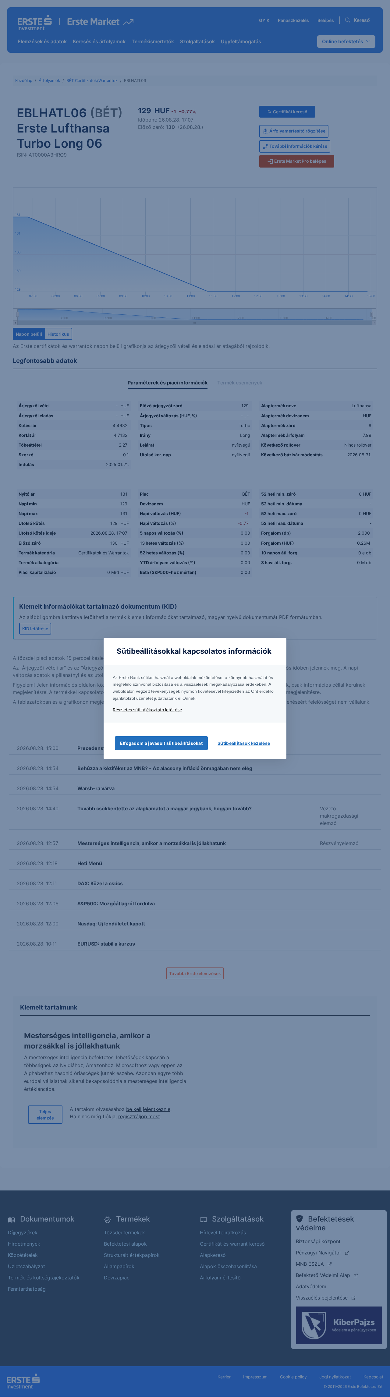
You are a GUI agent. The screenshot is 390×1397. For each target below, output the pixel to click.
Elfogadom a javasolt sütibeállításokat (161, 743)
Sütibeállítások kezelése (244, 743)
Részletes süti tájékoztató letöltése (147, 709)
